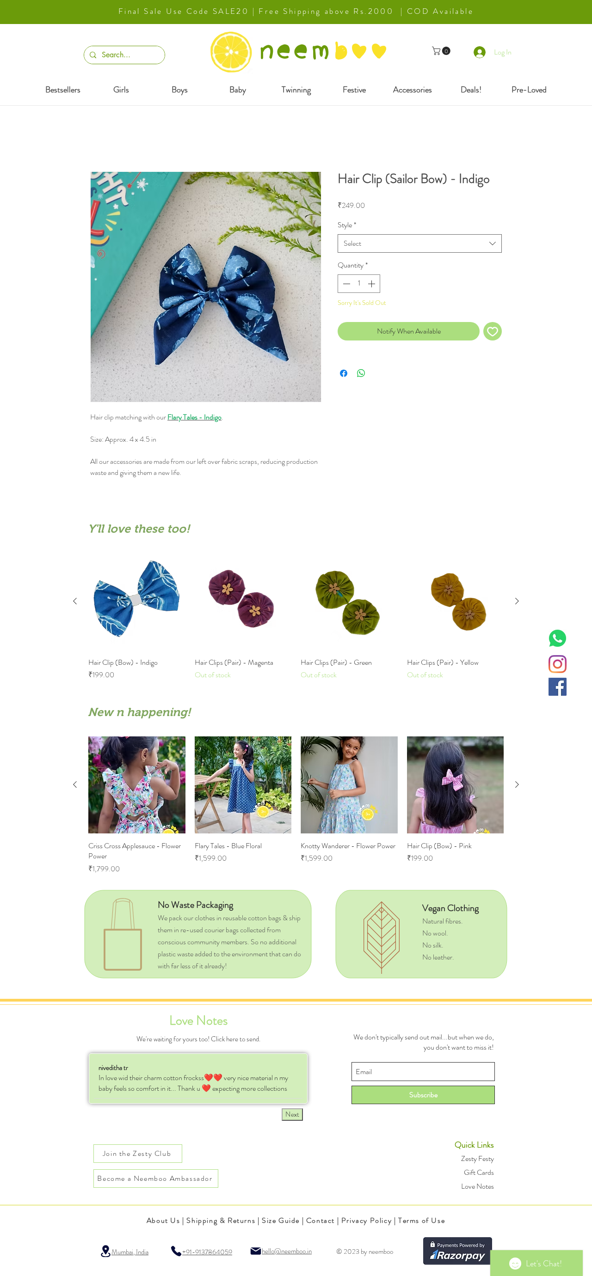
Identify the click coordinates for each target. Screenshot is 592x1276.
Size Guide (281, 1221)
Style (347, 226)
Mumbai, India (129, 1253)
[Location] (105, 1252)
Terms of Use (421, 1221)
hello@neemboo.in (287, 1252)
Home (99, 139)
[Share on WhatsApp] (361, 374)
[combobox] (420, 244)
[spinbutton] (359, 284)
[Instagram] (558, 664)
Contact (320, 1221)
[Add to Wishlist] (492, 332)
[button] (442, 51)
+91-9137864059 (207, 1253)
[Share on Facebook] (343, 374)
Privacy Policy (366, 1221)
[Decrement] (345, 284)
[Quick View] (136, 602)
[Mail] (256, 1252)
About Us (163, 1221)
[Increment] (372, 284)
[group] (296, 617)
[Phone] (176, 1252)
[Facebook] (558, 687)
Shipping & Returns (220, 1221)
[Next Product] (517, 602)
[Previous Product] (74, 602)
